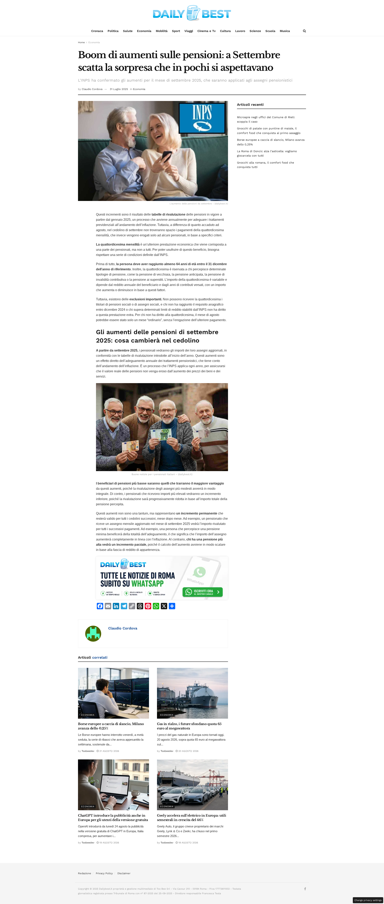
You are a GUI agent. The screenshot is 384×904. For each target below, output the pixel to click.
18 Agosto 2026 (188, 842)
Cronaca (97, 31)
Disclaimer (123, 873)
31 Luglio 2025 (119, 89)
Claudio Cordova (92, 89)
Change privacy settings (368, 900)
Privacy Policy (104, 873)
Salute (128, 31)
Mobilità (162, 31)
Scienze (255, 31)
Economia (144, 31)
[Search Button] (304, 31)
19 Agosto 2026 (109, 842)
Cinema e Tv (206, 31)
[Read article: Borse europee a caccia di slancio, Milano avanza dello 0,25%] (113, 693)
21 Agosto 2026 (109, 751)
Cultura (225, 31)
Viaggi (188, 31)
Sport (176, 31)
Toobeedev (88, 751)
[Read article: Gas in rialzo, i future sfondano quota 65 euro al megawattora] (192, 693)
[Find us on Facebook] (305, 889)
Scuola (270, 31)
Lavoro (240, 31)
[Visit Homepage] (192, 13)
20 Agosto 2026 (188, 751)
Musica (285, 31)
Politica (113, 31)
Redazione (84, 873)
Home (81, 42)
